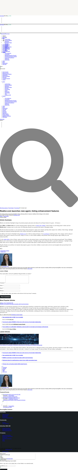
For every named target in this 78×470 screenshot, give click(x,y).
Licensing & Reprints (6, 438)
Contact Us (4, 437)
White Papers (5, 113)
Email (1, 288)
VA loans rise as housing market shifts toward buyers (14, 363)
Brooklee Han (17, 215)
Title (6, 49)
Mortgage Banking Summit (10, 55)
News (3, 38)
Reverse (7, 43)
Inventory (2, 15)
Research (4, 112)
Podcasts (4, 50)
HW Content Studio (6, 429)
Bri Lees (11, 319)
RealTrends (4, 63)
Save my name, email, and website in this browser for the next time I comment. (19, 293)
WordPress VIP (8, 449)
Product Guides (5, 114)
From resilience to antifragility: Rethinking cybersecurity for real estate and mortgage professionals (25, 326)
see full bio (30, 268)
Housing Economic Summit (11, 56)
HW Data (4, 64)
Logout (3, 79)
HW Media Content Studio (16, 314)
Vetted (6, 50)
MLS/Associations (4, 208)
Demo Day (7, 59)
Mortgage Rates (8, 42)
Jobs (3, 439)
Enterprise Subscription (7, 436)
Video (3, 61)
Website (2, 290)
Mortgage (7, 41)
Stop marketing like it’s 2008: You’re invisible (12, 317)
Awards (4, 110)
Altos (3, 62)
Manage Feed (5, 73)
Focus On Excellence (9, 57)
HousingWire (11, 395)
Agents (6, 46)
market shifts (6, 239)
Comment (2, 283)
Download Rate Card (7, 430)
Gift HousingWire (6, 76)
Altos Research (5, 414)
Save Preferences (3, 469)
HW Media (4, 117)
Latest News (7, 39)
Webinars (7, 58)
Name (1, 285)
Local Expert (46, 234)
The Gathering (8, 53)
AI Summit (7, 54)
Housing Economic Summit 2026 (10, 396)
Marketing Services (6, 116)
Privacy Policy (5, 451)
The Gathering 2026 (7, 407)
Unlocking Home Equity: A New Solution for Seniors (14, 400)
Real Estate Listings (4, 250)
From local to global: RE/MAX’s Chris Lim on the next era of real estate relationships (21, 322)
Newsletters (5, 75)
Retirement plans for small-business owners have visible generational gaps (19, 360)
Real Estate (7, 44)
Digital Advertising (6, 428)
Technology (7, 48)
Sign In (4, 36)
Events (3, 52)
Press (3, 440)
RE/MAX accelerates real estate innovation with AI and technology (14, 304)
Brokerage (7, 47)
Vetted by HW (8, 95)
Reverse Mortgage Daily (7, 417)
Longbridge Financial (13, 399)
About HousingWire (6, 435)
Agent (6, 90)
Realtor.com (23, 234)
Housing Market (8, 40)
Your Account (5, 71)
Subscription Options (6, 74)
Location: (2, 465)
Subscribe (4, 37)
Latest (2, 457)
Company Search (6, 78)
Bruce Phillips (13, 329)
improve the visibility (41, 225)
